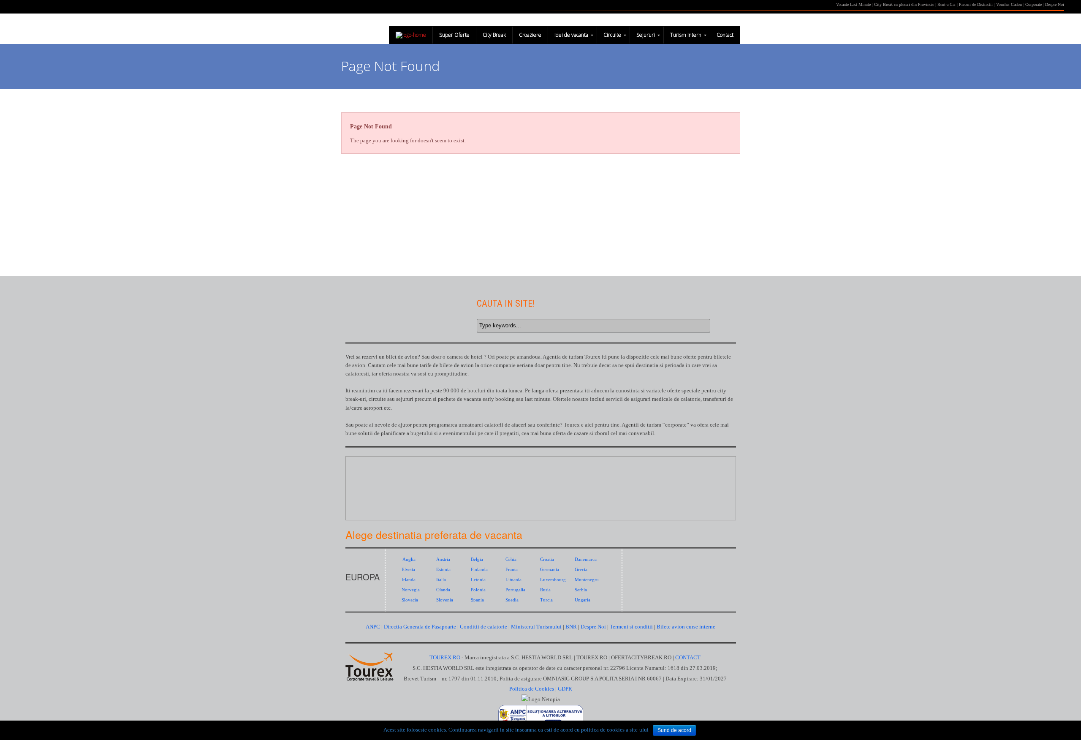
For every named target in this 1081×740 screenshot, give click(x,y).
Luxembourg (553, 579)
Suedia (512, 599)
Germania (549, 569)
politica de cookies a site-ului (615, 729)
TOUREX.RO (445, 657)
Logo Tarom (408, 472)
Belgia (477, 559)
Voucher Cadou (1009, 4)
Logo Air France (623, 472)
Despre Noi (1054, 4)
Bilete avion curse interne (686, 626)
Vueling (695, 472)
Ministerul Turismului (536, 626)
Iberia (659, 504)
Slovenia (444, 599)
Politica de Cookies (531, 689)
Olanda (443, 589)
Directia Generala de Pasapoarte (420, 626)
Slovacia (410, 599)
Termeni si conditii (631, 626)
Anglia (409, 559)
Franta (511, 569)
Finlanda (479, 569)
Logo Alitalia (516, 472)
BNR (571, 626)
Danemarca (586, 559)
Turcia (546, 599)
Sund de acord (674, 730)
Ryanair (372, 504)
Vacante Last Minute (853, 4)
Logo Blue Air (372, 472)
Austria (443, 559)
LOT (408, 504)
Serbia (581, 589)
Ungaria (582, 599)
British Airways (587, 504)
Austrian (623, 504)
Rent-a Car (946, 4)
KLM (480, 504)
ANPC (373, 626)
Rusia (545, 589)
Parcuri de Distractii (976, 4)
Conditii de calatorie (483, 626)
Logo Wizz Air (444, 472)
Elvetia (408, 569)
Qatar (516, 504)
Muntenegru (587, 579)
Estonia (443, 569)
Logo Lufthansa (480, 472)
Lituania (513, 579)
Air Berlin (659, 472)
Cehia (510, 559)
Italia (441, 579)
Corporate (1034, 4)
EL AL (695, 504)
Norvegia (411, 589)
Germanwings (444, 504)
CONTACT (688, 657)
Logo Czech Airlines (587, 472)
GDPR (565, 689)
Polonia (478, 589)
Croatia (547, 559)
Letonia (478, 579)
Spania (477, 599)
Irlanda (409, 579)
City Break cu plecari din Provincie (904, 4)
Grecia (581, 569)
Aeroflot (552, 504)
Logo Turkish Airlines (552, 472)
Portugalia (515, 589)
